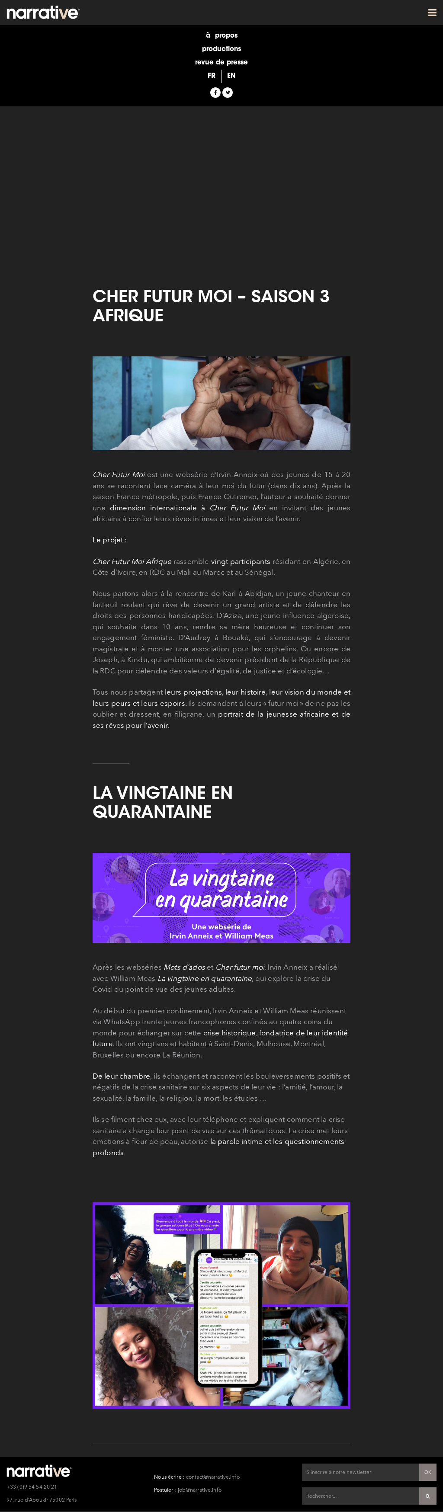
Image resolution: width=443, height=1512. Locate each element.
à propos (222, 36)
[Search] (428, 1496)
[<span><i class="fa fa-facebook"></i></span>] (215, 92)
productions (221, 49)
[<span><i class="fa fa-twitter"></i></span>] (227, 92)
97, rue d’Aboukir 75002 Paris (41, 1500)
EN (231, 76)
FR (211, 76)
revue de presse (221, 63)
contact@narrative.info (213, 1477)
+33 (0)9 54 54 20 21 (31, 1487)
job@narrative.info (200, 1490)
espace (221, 87)
